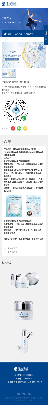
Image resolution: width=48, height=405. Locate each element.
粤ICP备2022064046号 (24, 400)
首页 (9, 34)
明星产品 (29, 34)
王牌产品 (18, 34)
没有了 (10, 248)
